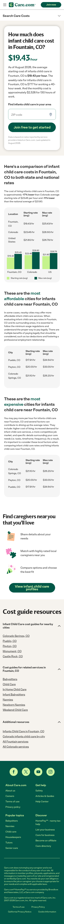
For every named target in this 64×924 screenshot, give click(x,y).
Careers (9, 796)
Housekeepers (13, 837)
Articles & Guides (44, 796)
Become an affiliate (45, 840)
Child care (10, 831)
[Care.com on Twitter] (26, 772)
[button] (32, 16)
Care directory (43, 846)
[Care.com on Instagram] (50, 772)
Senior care (11, 848)
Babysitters (11, 820)
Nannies (9, 826)
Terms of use (12, 801)
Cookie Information (47, 912)
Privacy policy (12, 807)
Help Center (41, 801)
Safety (39, 790)
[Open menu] (5, 5)
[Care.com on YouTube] (38, 772)
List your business (45, 829)
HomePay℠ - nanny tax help (47, 822)
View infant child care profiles (32, 587)
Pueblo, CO (14, 360)
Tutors (8, 842)
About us (10, 790)
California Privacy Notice (19, 912)
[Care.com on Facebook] (14, 772)
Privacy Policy (38, 907)
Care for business (44, 835)
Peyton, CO (14, 367)
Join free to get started (32, 127)
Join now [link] (51, 4)
